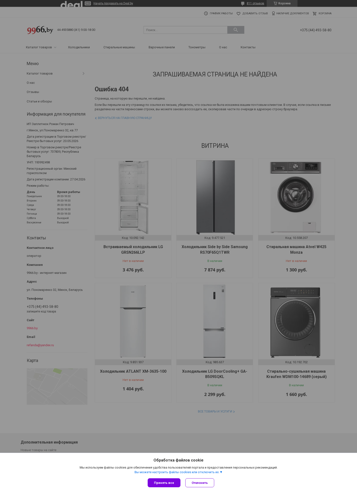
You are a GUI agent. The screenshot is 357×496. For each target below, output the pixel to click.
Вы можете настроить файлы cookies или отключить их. (177, 472)
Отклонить (200, 483)
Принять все (164, 483)
